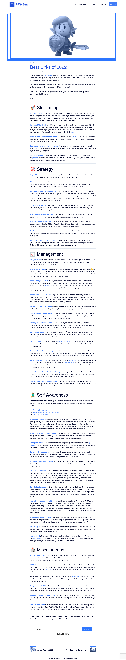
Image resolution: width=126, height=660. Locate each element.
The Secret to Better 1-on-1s (77, 650)
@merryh (35, 158)
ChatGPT (48, 569)
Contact (113, 4)
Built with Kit (63, 634)
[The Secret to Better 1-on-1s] (93, 649)
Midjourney (57, 565)
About (74, 4)
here (72, 132)
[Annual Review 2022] (33, 649)
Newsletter (95, 4)
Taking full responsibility (41, 410)
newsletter (48, 75)
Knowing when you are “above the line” (46, 412)
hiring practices (69, 362)
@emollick (48, 285)
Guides (103, 4)
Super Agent (76, 576)
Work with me (83, 4)
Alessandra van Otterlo (65, 341)
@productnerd (37, 538)
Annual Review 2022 (45, 650)
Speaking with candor (40, 414)
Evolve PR (74, 136)
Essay (32, 62)
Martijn (32, 71)
